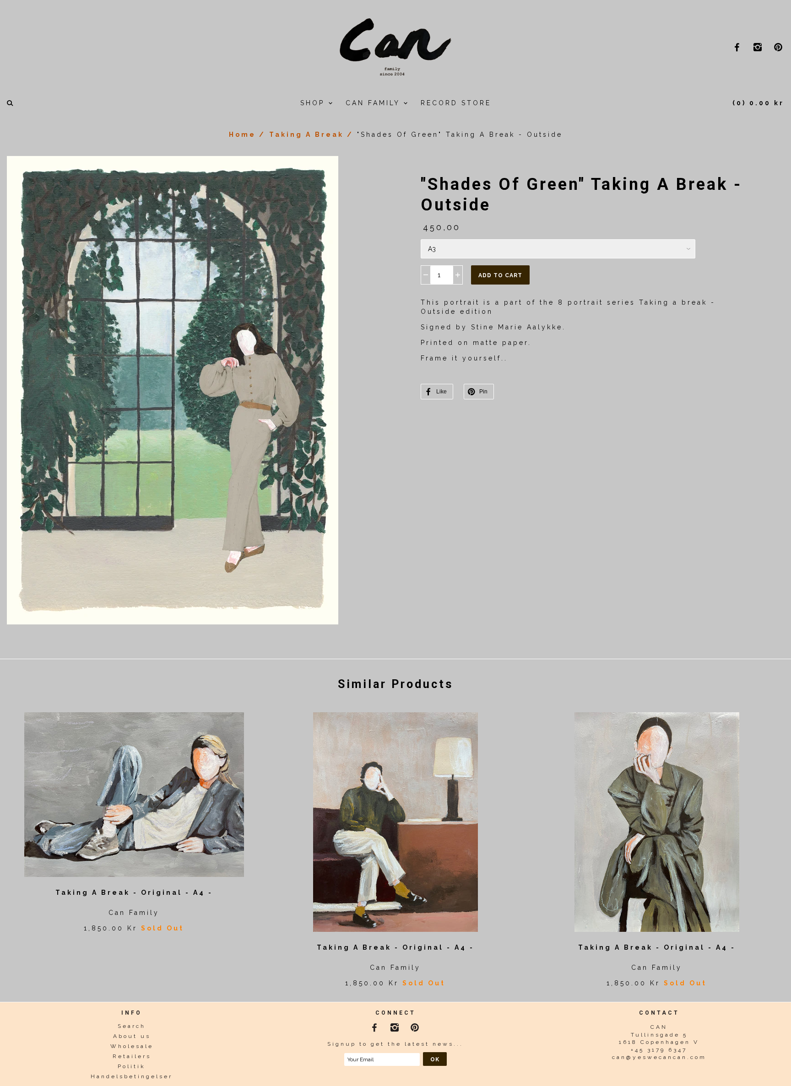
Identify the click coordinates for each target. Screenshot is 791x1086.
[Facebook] (375, 1026)
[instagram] (758, 46)
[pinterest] (779, 46)
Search (132, 1026)
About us (132, 1036)
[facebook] (738, 46)
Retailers (132, 1056)
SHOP (314, 103)
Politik (132, 1066)
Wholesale (131, 1046)
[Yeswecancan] (395, 45)
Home (242, 134)
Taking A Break (306, 134)
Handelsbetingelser (132, 1076)
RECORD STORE (456, 103)
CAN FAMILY (374, 103)
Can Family (133, 912)
